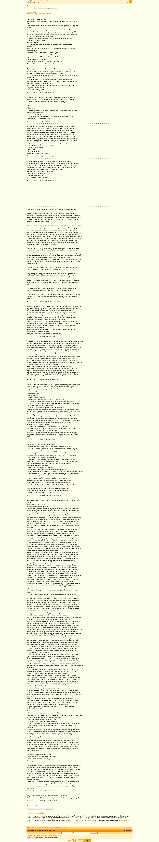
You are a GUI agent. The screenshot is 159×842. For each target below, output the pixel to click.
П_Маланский (55, 63)
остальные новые (36, 827)
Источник (54, 301)
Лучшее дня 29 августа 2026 (41, 0)
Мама (53, 92)
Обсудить (42, 63)
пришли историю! (127, 830)
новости (55, 835)
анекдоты (34, 6)
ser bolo (55, 800)
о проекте (43, 835)
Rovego (58, 301)
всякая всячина (57, 827)
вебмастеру (49, 835)
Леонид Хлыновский (57, 495)
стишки (53, 6)
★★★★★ (65, 495)
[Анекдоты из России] (30, 1)
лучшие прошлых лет (47, 827)
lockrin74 (54, 180)
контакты (38, 835)
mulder (53, 439)
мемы (44, 6)
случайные (64, 827)
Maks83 (54, 336)
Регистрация (41, 2)
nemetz (53, 790)
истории (40, 6)
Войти (35, 2)
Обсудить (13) (43, 800)
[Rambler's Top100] (72, 840)
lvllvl (52, 156)
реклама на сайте (31, 835)
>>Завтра (40, 805)
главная (29, 830)
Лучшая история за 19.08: (36, 812)
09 (52, 121)
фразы (48, 6)
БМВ (58, 379)
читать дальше (124, 820)
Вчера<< (29, 805)
